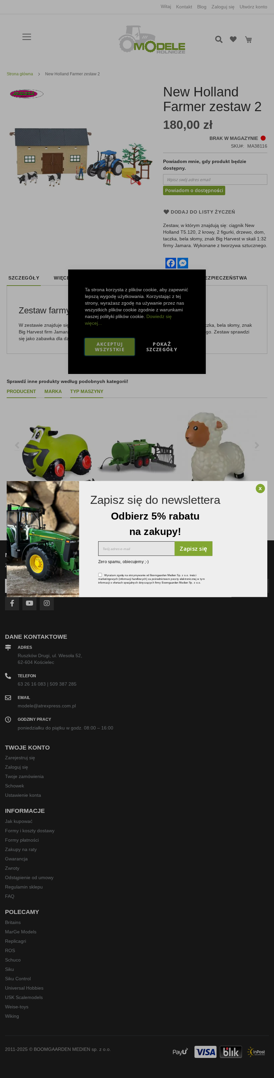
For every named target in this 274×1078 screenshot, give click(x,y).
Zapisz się (193, 548)
